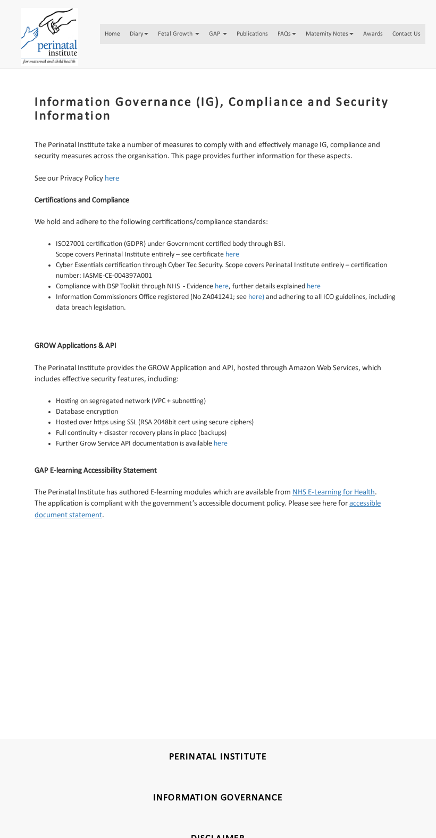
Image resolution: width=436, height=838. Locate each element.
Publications (262, 37)
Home (114, 37)
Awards (388, 37)
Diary (142, 37)
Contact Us (119, 63)
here (222, 286)
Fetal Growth (183, 37)
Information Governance (218, 798)
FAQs (297, 37)
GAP (224, 37)
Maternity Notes (341, 37)
